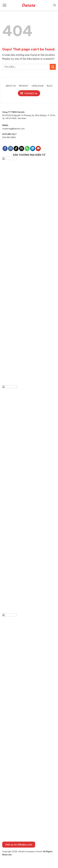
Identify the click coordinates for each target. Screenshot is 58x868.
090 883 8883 (9, 137)
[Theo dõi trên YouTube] (38, 148)
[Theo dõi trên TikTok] (16, 148)
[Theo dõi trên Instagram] (10, 148)
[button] (4, 5)
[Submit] (53, 67)
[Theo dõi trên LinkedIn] (32, 148)
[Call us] (27, 148)
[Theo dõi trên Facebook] (5, 148)
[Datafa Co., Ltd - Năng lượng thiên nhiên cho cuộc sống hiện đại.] (29, 5)
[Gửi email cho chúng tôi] (21, 148)
